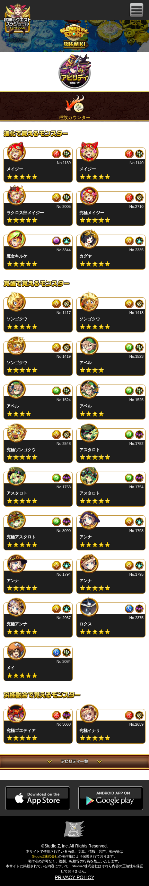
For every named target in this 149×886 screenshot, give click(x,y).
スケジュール (17, 21)
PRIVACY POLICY (74, 877)
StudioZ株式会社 (45, 856)
